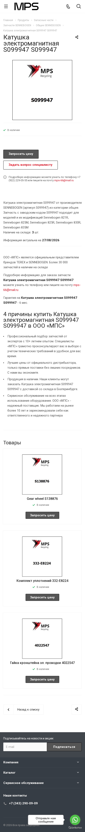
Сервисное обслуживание (23, 783)
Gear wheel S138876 (42, 499)
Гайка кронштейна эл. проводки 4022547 (42, 663)
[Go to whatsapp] (75, 820)
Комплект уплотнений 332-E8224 (42, 581)
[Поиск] (79, 7)
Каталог (9, 772)
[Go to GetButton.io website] (75, 827)
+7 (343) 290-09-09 (23, 803)
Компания (10, 762)
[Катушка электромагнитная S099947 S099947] (42, 90)
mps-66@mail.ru (64, 180)
